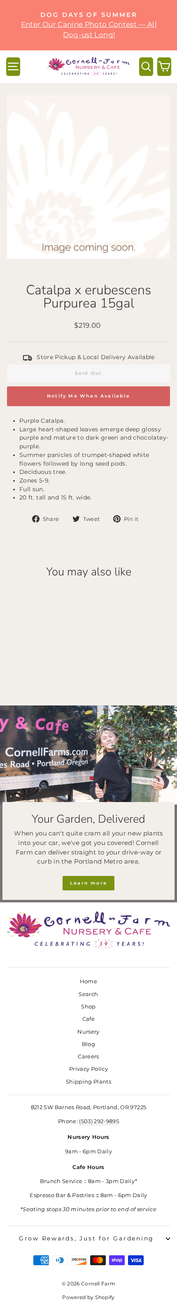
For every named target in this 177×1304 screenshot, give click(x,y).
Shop (88, 1006)
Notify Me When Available (88, 396)
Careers (88, 1056)
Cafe (88, 1019)
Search (88, 994)
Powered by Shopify (88, 1297)
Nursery (88, 1032)
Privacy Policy (88, 1069)
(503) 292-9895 (99, 1121)
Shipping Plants (88, 1082)
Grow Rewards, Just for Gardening (86, 1238)
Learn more (88, 883)
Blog (88, 1044)
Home (88, 981)
